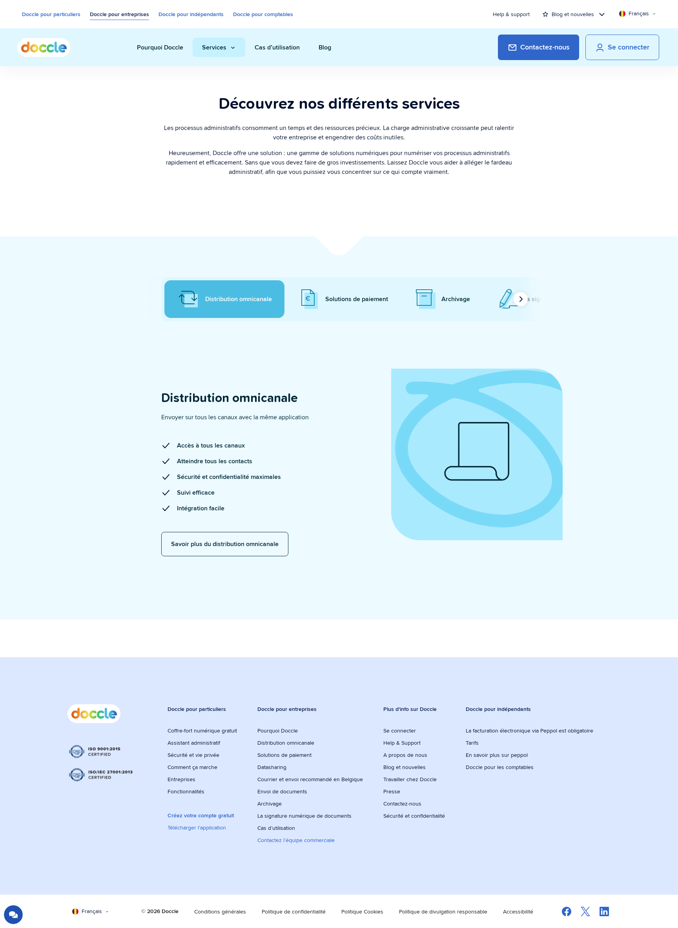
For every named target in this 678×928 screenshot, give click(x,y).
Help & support (511, 14)
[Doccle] (43, 47)
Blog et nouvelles (404, 767)
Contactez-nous (402, 803)
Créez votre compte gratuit (201, 815)
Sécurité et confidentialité (414, 816)
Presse (391, 791)
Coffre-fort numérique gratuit (202, 730)
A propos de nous (405, 755)
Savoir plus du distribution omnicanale (225, 543)
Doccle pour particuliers (51, 14)
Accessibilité (518, 911)
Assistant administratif (194, 743)
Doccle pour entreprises (119, 14)
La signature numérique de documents (304, 816)
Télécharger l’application (197, 827)
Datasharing (271, 767)
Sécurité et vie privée (193, 755)
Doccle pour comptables (263, 14)
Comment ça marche (192, 767)
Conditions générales (220, 911)
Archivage (269, 803)
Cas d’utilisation (276, 828)
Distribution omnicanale (285, 743)
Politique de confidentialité (294, 911)
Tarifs (472, 743)
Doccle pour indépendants (191, 14)
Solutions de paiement (284, 755)
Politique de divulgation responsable (443, 911)
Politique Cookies (362, 911)
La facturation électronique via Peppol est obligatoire (530, 730)
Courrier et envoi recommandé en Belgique (310, 779)
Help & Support (402, 743)
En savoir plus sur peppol (497, 755)
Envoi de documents (282, 791)
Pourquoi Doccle (277, 730)
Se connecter (399, 730)
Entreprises (181, 779)
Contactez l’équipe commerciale (296, 840)
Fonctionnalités (186, 791)
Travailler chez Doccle (410, 779)
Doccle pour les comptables (500, 767)
